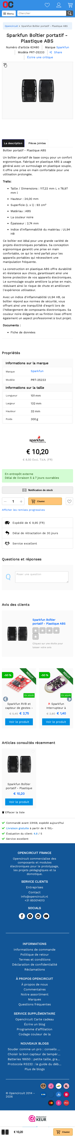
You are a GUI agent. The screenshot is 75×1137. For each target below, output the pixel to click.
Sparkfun (37, 371)
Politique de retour (34, 954)
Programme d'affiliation (34, 1029)
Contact (34, 892)
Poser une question (29, 574)
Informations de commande (34, 949)
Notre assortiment (34, 994)
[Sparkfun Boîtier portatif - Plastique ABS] (17, 633)
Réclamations (34, 969)
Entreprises (34, 887)
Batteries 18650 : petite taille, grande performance (34, 1059)
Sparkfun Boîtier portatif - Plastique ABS (49, 621)
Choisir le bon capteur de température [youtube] (34, 1054)
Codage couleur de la (35, 1034)
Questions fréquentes (34, 1004)
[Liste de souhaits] (44, 5)
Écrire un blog (34, 1024)
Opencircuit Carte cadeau (34, 1019)
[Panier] (67, 5)
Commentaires (35, 989)
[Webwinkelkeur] (37, 1119)
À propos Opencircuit (34, 978)
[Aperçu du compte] (55, 5)
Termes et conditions (34, 959)
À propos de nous (34, 984)
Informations (34, 944)
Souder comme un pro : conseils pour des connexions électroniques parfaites (34, 1049)
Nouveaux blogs (35, 1043)
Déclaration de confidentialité (34, 964)
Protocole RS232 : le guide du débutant (34, 1064)
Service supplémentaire (34, 1013)
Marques (34, 999)
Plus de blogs (35, 1069)
